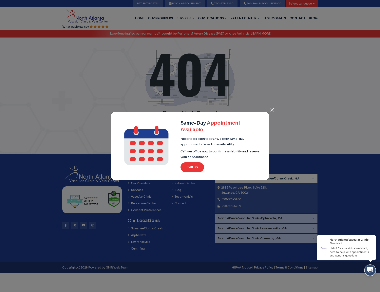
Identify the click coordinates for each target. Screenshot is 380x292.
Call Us (192, 167)
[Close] (272, 109)
